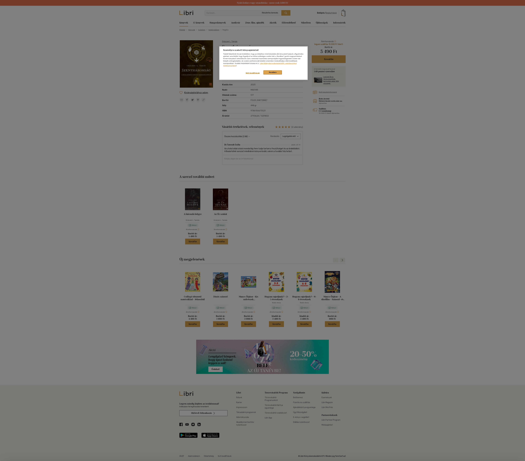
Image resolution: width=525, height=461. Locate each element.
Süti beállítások (253, 73)
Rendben (273, 72)
